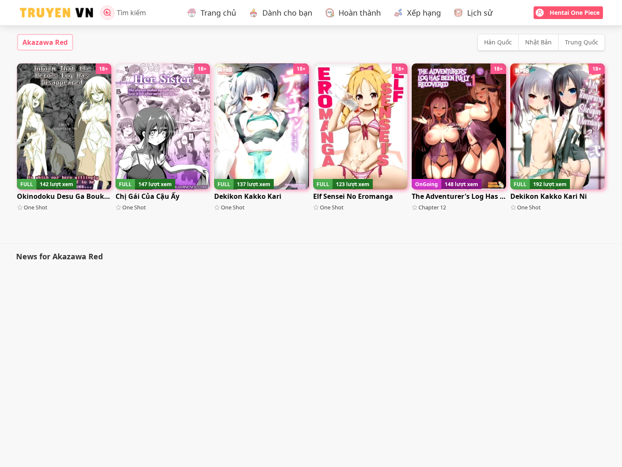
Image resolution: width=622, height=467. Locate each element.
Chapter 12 (432, 207)
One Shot (35, 207)
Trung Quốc (581, 42)
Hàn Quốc (498, 42)
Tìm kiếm (131, 12)
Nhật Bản (538, 42)
